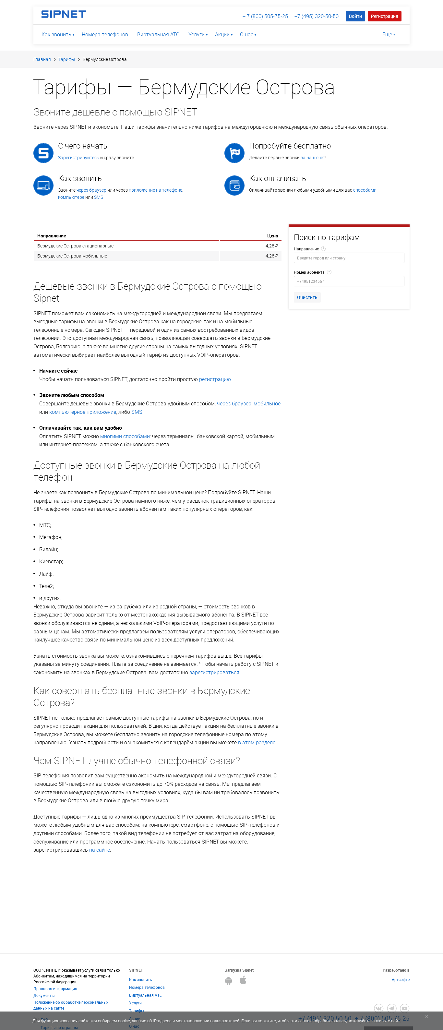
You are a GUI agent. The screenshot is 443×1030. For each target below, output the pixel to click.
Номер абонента (309, 272)
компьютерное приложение (82, 411)
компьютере (71, 197)
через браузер (91, 190)
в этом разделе (256, 742)
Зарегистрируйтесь (78, 157)
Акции (222, 34)
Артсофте (401, 979)
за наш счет (313, 157)
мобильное (267, 403)
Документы (43, 995)
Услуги (196, 34)
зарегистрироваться (214, 672)
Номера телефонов (105, 34)
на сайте (99, 849)
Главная (42, 59)
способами (365, 190)
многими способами (125, 436)
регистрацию (215, 379)
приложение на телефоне (155, 190)
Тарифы (66, 59)
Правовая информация (55, 988)
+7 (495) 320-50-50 (316, 16)
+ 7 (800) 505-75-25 (265, 16)
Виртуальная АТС (158, 34)
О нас (246, 34)
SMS (98, 197)
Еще (387, 34)
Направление (306, 248)
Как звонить (56, 34)
